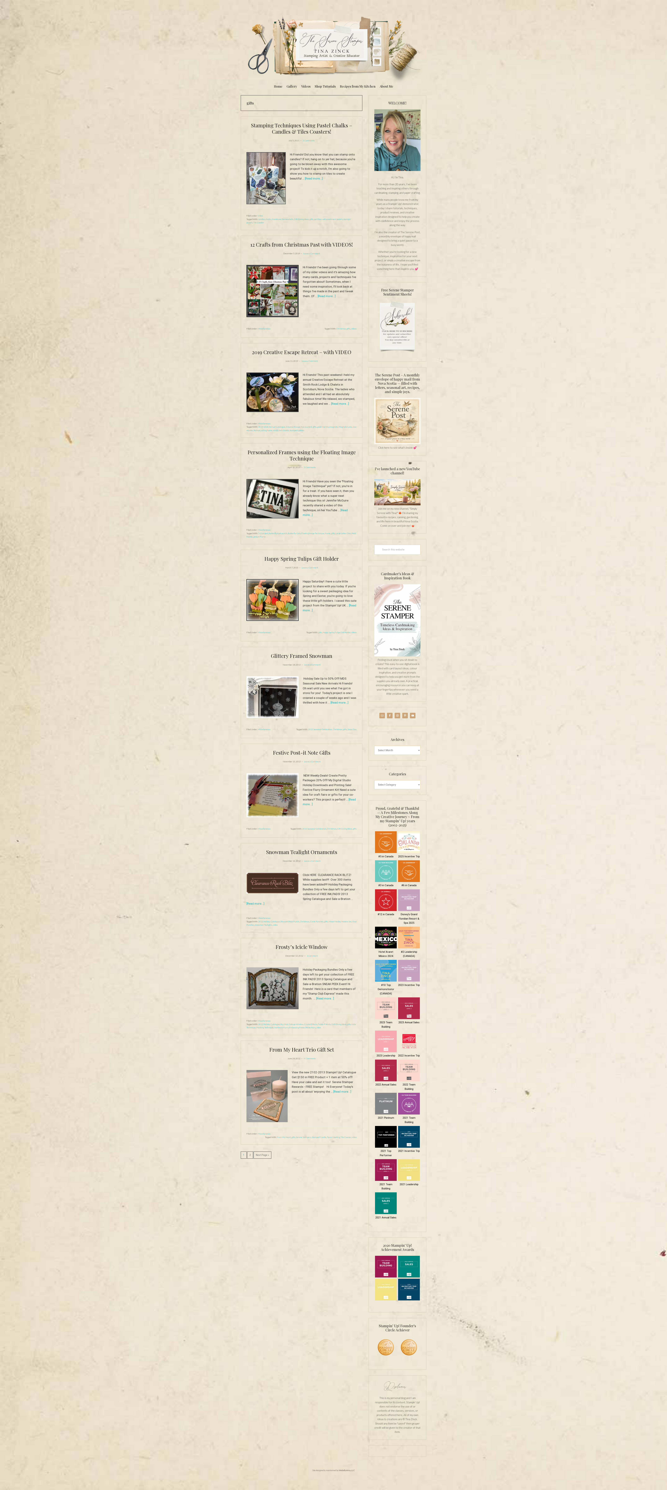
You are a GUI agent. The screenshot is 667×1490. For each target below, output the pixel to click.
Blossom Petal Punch (290, 921)
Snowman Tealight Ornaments (301, 851)
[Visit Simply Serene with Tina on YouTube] (397, 504)
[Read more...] (314, 178)
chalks (268, 219)
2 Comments (309, 140)
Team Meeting (333, 1137)
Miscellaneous (264, 328)
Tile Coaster (258, 222)
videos (354, 328)
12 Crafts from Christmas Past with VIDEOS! (301, 244)
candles (261, 219)
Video (260, 215)
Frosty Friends (324, 1024)
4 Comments (310, 1058)
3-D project (263, 533)
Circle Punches (316, 921)
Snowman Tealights (263, 925)
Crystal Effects (310, 1024)
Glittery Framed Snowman (301, 655)
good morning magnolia (327, 427)
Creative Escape (293, 427)
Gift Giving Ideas (301, 219)
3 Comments (310, 467)
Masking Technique (265, 1027)
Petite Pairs (311, 1027)
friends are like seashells (282, 219)
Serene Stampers (303, 1137)
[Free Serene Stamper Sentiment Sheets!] (397, 353)
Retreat (257, 430)
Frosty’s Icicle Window (301, 946)
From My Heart (284, 1137)
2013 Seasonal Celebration (320, 729)
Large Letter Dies (343, 533)
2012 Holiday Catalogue (269, 921)
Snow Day (352, 729)
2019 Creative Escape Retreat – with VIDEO (301, 352)
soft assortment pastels (332, 219)
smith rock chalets (281, 430)
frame (327, 533)
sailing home (266, 430)
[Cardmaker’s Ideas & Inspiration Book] (397, 655)
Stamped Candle (319, 1137)
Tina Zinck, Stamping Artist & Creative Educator (333, 47)
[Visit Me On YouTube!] (397, 140)
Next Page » (262, 1156)
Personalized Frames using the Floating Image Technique (302, 455)
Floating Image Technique (312, 533)
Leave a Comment (311, 253)
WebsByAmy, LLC (347, 1470)
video (275, 925)
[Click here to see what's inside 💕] (397, 443)
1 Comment (312, 955)
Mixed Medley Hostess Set (340, 921)
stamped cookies (297, 430)
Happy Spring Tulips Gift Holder (301, 558)
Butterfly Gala (294, 533)
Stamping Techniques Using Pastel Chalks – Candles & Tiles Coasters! (301, 128)
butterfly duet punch (278, 533)
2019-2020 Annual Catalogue (271, 427)
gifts (311, 219)
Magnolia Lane (345, 427)
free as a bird (306, 427)
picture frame (259, 536)
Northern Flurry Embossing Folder (289, 1027)
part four (318, 219)
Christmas (341, 328)
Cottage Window (296, 1024)
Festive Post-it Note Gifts (301, 752)
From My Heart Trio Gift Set (301, 1049)
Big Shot (284, 1024)
